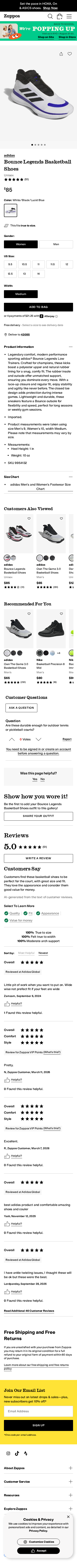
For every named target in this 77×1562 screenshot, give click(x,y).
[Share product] (61, 53)
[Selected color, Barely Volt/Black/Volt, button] (72, 653)
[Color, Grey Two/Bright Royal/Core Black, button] (13, 558)
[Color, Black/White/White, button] (52, 558)
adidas (9, 155)
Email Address (18, 1411)
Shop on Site (46, 37)
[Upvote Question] (12, 739)
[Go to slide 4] (41, 145)
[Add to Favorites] (29, 518)
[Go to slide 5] (45, 145)
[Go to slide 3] (38, 145)
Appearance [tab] (50, 913)
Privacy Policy (38, 1530)
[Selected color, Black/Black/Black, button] (40, 653)
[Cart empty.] (60, 16)
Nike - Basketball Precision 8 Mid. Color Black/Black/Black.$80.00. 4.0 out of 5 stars (51, 646)
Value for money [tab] (20, 920)
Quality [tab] (14, 913)
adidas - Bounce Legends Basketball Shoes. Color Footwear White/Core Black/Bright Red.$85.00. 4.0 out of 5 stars (18, 551)
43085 (25, 334)
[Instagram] (8, 1453)
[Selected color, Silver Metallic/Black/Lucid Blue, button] (72, 558)
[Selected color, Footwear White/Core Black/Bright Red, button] (7, 558)
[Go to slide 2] (35, 145)
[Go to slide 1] (32, 145)
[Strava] (25, 1453)
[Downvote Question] (38, 739)
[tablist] (38, 917)
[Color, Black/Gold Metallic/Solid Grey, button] (46, 558)
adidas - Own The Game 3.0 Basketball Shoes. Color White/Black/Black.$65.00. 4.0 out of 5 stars (51, 551)
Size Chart (11, 477)
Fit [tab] (31, 913)
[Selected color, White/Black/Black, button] (40, 558)
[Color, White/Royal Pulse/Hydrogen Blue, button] (52, 653)
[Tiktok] (17, 1453)
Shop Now (50, 8)
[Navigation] (69, 16)
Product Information (19, 347)
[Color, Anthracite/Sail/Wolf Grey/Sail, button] (46, 653)
